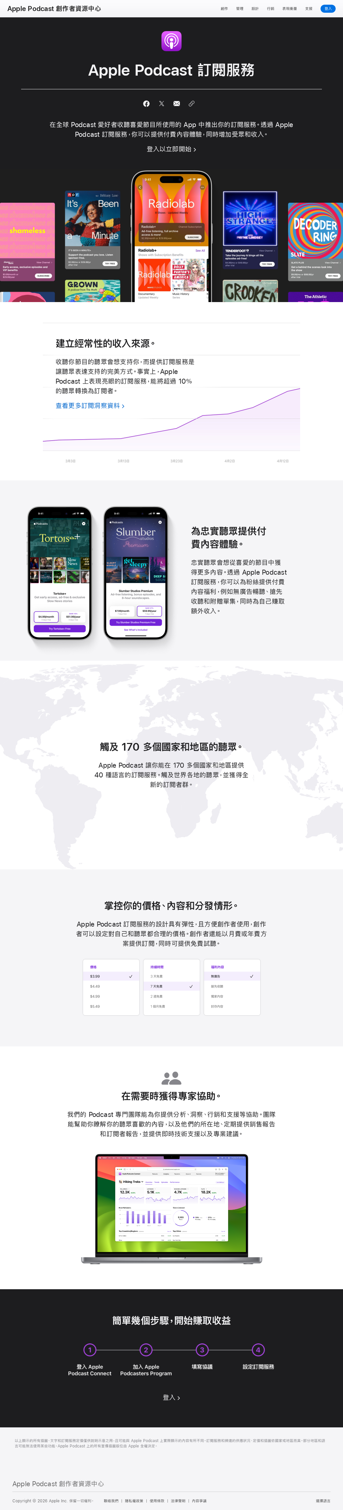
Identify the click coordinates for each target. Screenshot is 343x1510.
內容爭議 (199, 1501)
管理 (240, 9)
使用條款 (157, 1501)
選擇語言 (323, 1501)
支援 (309, 9)
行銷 (270, 9)
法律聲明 (178, 1501)
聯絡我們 (111, 1501)
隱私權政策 (134, 1501)
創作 (224, 9)
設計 (255, 9)
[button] (146, 103)
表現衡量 (289, 9)
